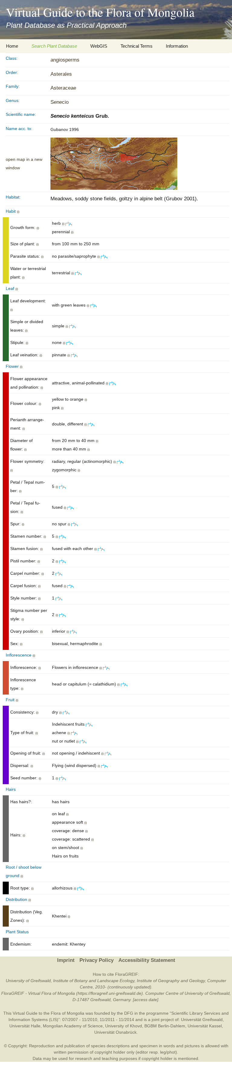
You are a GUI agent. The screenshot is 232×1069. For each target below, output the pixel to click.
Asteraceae (63, 88)
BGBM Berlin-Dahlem (164, 1025)
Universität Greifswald (202, 1019)
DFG (128, 1013)
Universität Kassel (205, 1025)
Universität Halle (24, 1025)
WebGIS (98, 46)
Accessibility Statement (146, 960)
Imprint (66, 960)
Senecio (59, 102)
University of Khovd (123, 1025)
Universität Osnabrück (115, 1032)
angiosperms (64, 60)
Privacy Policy (96, 960)
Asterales (61, 74)
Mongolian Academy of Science (73, 1025)
